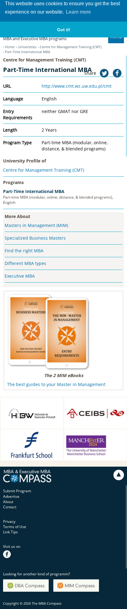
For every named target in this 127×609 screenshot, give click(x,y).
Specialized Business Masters (35, 238)
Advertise (11, 496)
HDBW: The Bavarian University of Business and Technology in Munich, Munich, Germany (30, 411)
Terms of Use (14, 526)
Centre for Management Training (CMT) (70, 46)
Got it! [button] (63, 29)
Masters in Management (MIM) (36, 225)
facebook (11, 552)
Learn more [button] (78, 12)
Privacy (9, 521)
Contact (9, 507)
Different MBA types (25, 263)
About (8, 501)
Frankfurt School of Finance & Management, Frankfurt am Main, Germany (31, 440)
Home (9, 46)
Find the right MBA (24, 251)
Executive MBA (20, 276)
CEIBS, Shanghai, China (90, 402)
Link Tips (10, 532)
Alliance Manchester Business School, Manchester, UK (87, 440)
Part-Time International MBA (33, 191)
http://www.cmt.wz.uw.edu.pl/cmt (77, 86)
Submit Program (17, 491)
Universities (27, 46)
